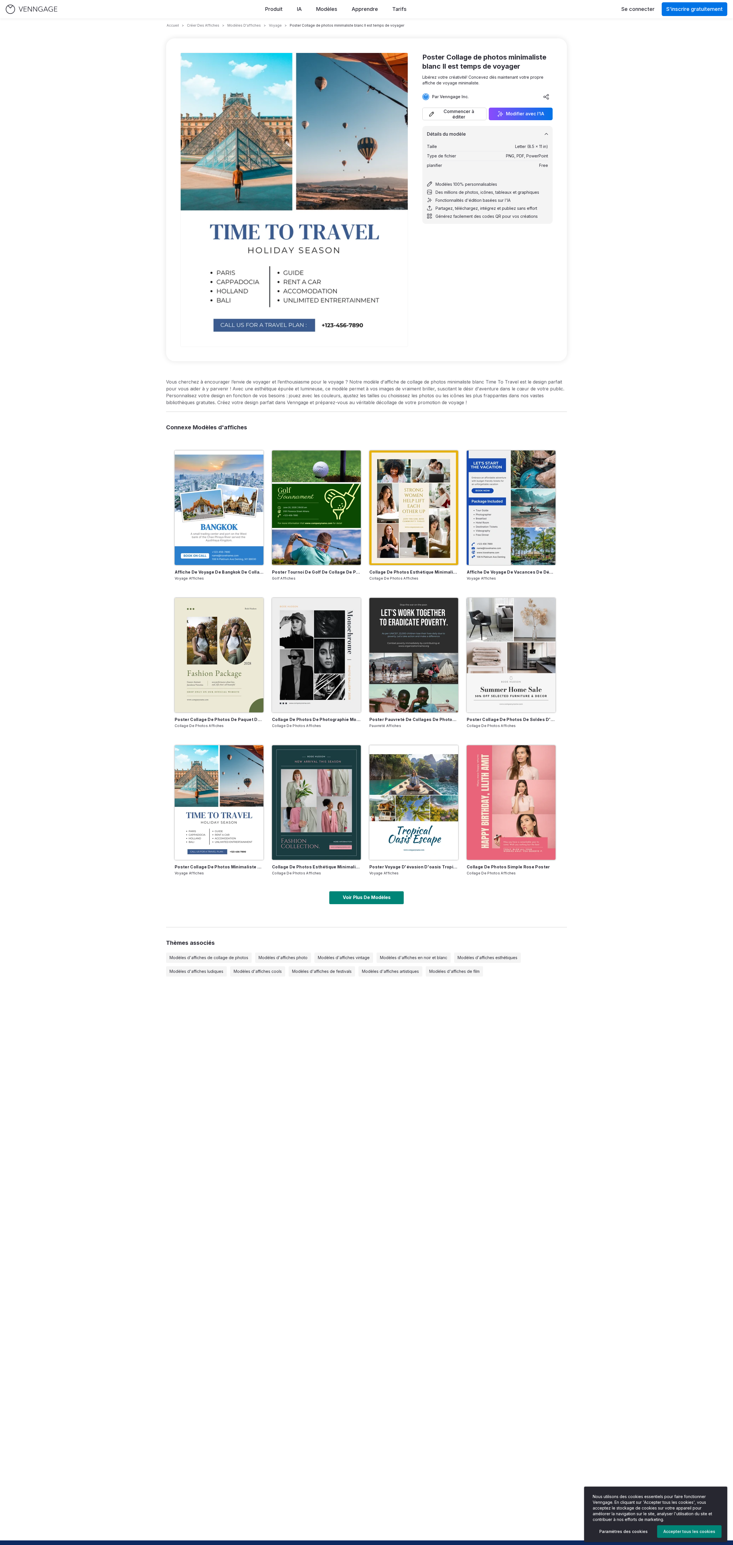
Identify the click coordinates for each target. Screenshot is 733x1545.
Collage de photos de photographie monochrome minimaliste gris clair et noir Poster (316, 719)
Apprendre (365, 9)
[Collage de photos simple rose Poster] (511, 802)
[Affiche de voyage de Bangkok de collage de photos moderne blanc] (219, 508)
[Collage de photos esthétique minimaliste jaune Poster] (413, 508)
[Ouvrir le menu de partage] (546, 96)
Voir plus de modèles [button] (367, 897)
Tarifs (399, 9)
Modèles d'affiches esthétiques (487, 957)
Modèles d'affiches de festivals (322, 971)
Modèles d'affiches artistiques (390, 971)
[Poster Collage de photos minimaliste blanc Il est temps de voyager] (219, 802)
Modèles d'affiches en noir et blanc (413, 957)
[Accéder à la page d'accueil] (31, 9)
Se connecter (638, 9)
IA (299, 9)
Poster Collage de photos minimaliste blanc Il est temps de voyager (219, 866)
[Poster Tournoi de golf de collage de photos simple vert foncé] (316, 508)
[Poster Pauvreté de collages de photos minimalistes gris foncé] (413, 655)
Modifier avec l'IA (525, 114)
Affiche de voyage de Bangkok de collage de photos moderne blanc (219, 572)
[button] (454, 114)
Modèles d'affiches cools (258, 971)
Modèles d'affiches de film (454, 971)
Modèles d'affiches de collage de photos (209, 957)
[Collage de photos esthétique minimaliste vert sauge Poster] (316, 802)
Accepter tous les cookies (689, 1531)
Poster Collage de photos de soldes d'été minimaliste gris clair (511, 719)
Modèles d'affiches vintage (344, 957)
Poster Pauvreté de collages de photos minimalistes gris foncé (413, 719)
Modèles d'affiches (244, 25)
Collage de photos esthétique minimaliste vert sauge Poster (316, 866)
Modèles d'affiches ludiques (196, 971)
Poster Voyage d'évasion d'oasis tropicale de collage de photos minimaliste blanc (413, 866)
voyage (275, 25)
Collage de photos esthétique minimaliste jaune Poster (413, 572)
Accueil (173, 25)
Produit (274, 9)
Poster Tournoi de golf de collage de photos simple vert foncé (316, 572)
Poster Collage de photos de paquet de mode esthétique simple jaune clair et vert (219, 719)
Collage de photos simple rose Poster (508, 866)
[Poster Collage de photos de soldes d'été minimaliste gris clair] (511, 655)
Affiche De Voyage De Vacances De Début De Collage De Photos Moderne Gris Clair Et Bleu (511, 572)
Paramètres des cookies (623, 1531)
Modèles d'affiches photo (283, 957)
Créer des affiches (203, 25)
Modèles (326, 9)
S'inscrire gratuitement (694, 9)
